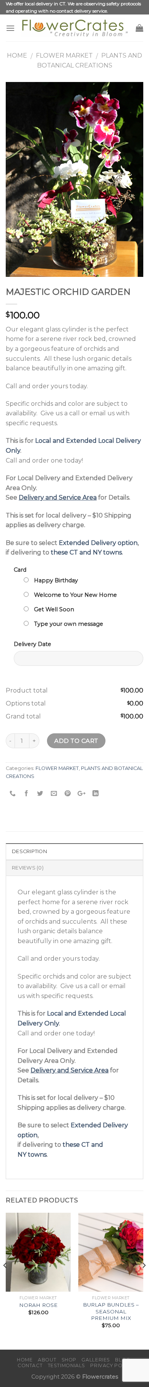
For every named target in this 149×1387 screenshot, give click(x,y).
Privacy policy (111, 1365)
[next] (143, 1280)
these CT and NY (76, 552)
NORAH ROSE (38, 1305)
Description (29, 851)
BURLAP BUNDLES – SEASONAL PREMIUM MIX (111, 1311)
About (47, 1360)
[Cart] (139, 27)
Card (20, 569)
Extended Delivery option (98, 542)
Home (17, 55)
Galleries (95, 1360)
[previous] (5, 1280)
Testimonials (66, 1365)
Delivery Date (32, 644)
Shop (69, 1360)
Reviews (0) (28, 868)
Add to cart (76, 740)
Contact (30, 1365)
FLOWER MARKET (64, 55)
